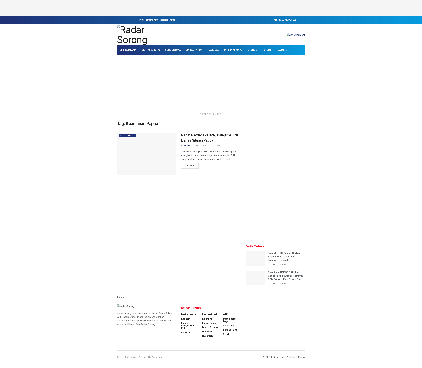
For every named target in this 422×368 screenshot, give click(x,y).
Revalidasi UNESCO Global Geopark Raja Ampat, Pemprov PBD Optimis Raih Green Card (285, 276)
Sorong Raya (173, 50)
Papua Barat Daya (229, 320)
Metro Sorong (151, 50)
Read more (190, 166)
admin (187, 146)
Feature (282, 50)
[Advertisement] (211, 7)
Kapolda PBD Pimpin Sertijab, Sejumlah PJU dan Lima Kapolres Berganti (285, 257)
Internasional (233, 50)
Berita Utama (128, 50)
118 (218, 146)
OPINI (226, 314)
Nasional (213, 50)
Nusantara (208, 336)
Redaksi (164, 20)
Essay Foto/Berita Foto (187, 326)
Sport (267, 50)
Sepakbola (229, 325)
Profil (141, 20)
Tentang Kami (152, 20)
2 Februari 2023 (200, 146)
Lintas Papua (194, 50)
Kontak (173, 20)
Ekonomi (253, 50)
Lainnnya (207, 318)
